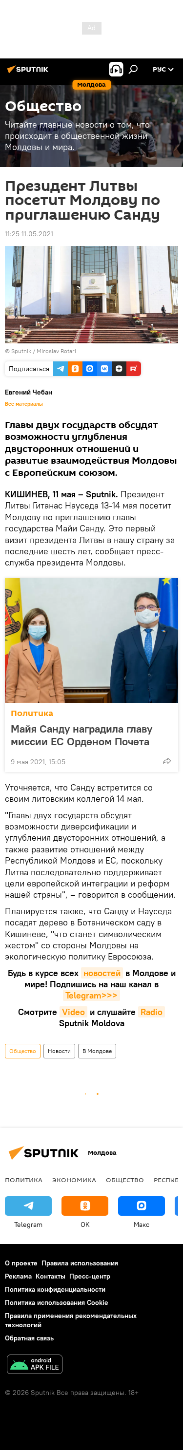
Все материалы (24, 403)
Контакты (50, 1276)
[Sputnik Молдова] (29, 73)
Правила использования (79, 1263)
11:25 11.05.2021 (29, 233)
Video (73, 1011)
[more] (167, 761)
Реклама (18, 1276)
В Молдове (97, 1051)
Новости (59, 1051)
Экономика (74, 1179)
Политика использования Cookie (56, 1302)
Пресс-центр (89, 1276)
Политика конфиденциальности (55, 1289)
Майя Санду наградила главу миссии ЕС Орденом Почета (81, 735)
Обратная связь (29, 1338)
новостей (102, 973)
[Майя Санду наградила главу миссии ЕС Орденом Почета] (91, 640)
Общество (22, 1051)
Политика (32, 713)
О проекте (21, 1263)
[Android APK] (34, 1365)
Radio (152, 1011)
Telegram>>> (91, 995)
